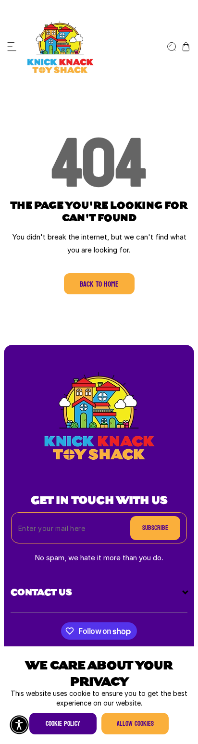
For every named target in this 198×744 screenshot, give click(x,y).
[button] (12, 46)
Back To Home (99, 284)
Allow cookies (135, 724)
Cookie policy (63, 724)
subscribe (155, 528)
